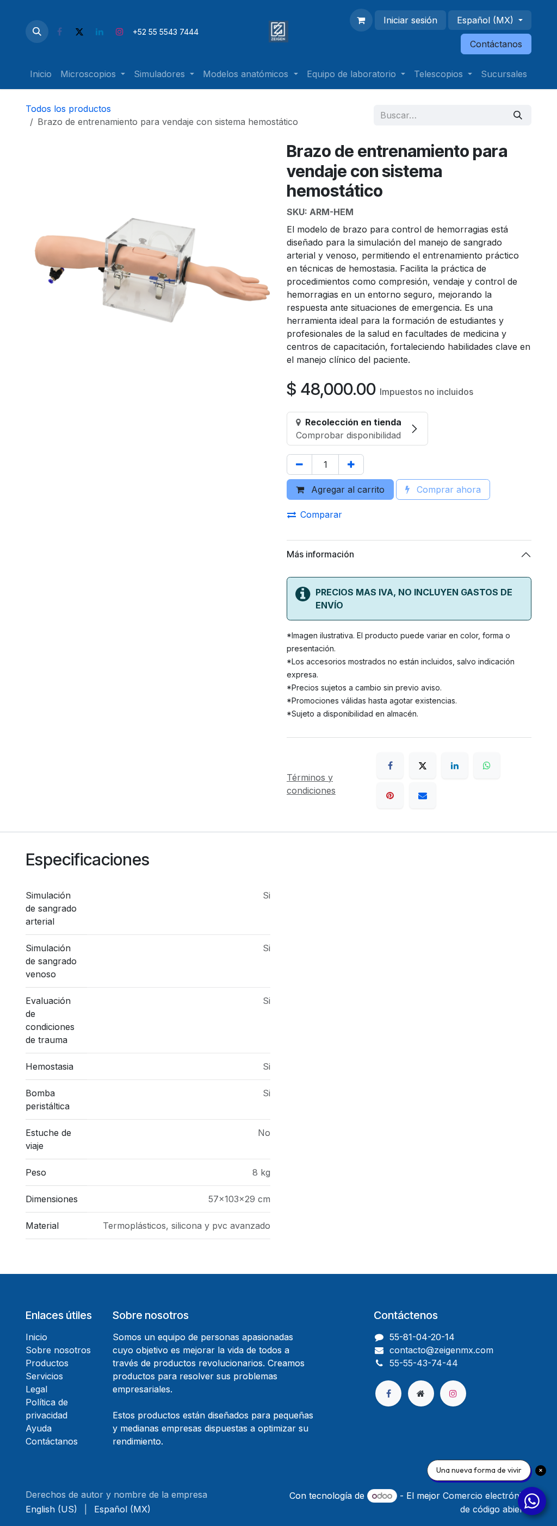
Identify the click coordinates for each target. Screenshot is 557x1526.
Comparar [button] (321, 514)
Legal (36, 1389)
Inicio (36, 1337)
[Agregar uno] (351, 464)
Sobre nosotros (58, 1350)
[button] (37, 31)
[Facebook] (59, 31)
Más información (320, 554)
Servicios (44, 1376)
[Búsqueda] (517, 115)
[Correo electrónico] (423, 795)
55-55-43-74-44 (423, 1363)
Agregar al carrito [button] (346, 489)
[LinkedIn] (99, 31)
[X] (79, 31)
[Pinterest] (390, 795)
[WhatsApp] (487, 765)
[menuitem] (41, 74)
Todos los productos (68, 108)
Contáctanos (496, 44)
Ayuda (39, 1428)
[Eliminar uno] (299, 464)
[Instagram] (119, 31)
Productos (47, 1363)
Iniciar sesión (410, 20)
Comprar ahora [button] (447, 489)
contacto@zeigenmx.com (441, 1350)
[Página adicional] (421, 1393)
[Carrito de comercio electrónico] (361, 20)
